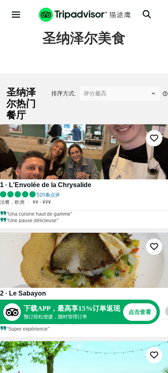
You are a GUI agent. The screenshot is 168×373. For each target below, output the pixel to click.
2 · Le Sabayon (23, 293)
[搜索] (147, 14)
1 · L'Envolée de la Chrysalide (45, 184)
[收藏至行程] (154, 138)
